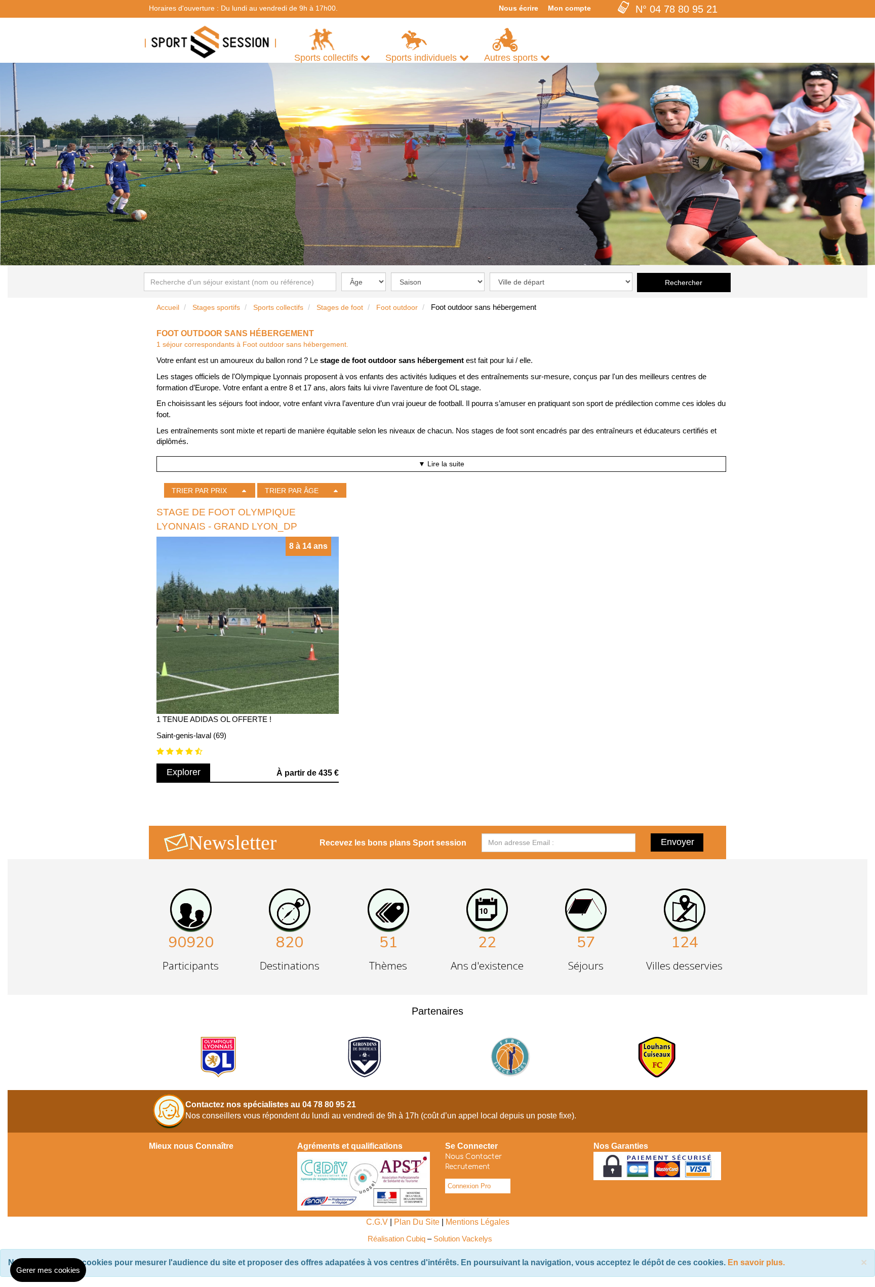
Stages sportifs (216, 307)
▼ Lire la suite (441, 464)
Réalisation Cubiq (396, 1238)
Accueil (167, 307)
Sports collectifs (278, 307)
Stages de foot (339, 307)
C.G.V (377, 1222)
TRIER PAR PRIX (199, 491)
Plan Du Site (417, 1222)
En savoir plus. (756, 1262)
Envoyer (677, 842)
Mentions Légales (477, 1222)
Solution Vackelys (462, 1238)
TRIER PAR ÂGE (292, 491)
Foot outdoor (397, 307)
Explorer (184, 772)
